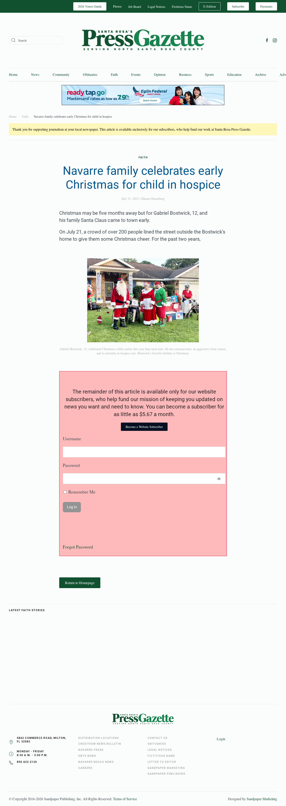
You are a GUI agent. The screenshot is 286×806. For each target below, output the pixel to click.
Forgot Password (78, 547)
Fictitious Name (182, 6)
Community (61, 74)
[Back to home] (143, 40)
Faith (114, 74)
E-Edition (209, 6)
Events (136, 74)
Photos (117, 6)
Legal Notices (156, 6)
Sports (209, 74)
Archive (260, 74)
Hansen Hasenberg (152, 198)
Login (221, 738)
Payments (266, 6)
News (35, 74)
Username (72, 439)
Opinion (160, 74)
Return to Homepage (80, 582)
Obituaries (90, 74)
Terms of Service (125, 798)
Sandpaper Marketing (262, 798)
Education (234, 74)
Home (13, 74)
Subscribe (238, 6)
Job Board (134, 6)
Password (71, 465)
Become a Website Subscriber (144, 427)
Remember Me (81, 492)
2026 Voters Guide (90, 6)
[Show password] (219, 478)
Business (185, 74)
